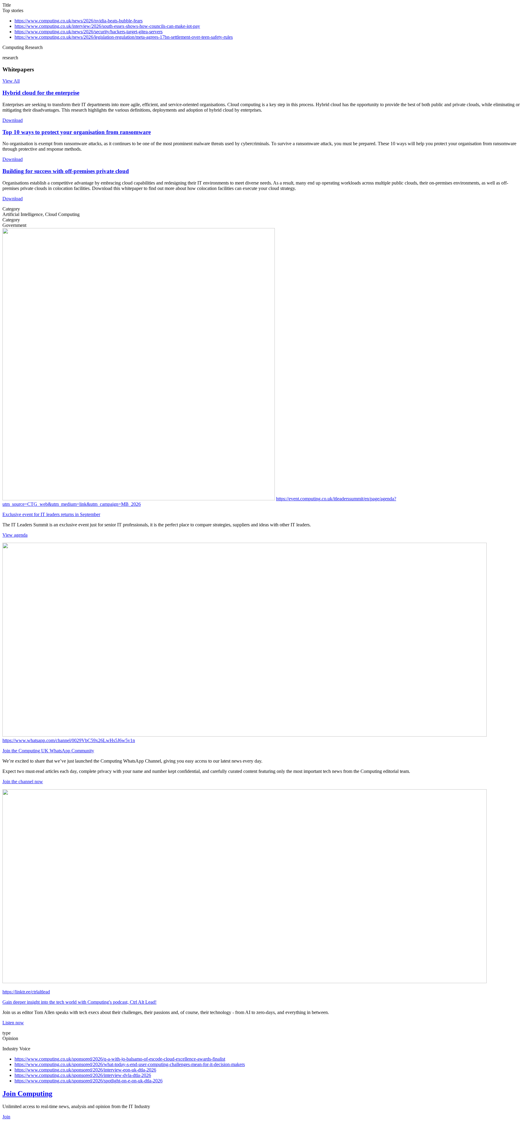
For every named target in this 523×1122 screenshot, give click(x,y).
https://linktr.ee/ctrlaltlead (26, 991)
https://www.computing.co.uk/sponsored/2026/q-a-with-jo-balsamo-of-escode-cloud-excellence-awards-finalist (120, 1058)
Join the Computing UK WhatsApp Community (48, 750)
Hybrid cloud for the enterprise (40, 93)
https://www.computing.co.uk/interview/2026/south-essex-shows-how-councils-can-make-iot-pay (107, 26)
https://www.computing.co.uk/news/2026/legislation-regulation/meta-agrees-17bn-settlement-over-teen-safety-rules (124, 37)
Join (6, 1116)
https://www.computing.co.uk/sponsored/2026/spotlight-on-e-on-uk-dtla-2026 (89, 1080)
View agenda (15, 535)
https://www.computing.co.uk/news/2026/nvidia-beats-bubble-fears (79, 20)
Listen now (13, 1022)
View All (11, 80)
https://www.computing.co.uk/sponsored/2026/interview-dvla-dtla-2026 (83, 1075)
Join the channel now (22, 781)
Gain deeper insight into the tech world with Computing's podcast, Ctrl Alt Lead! (79, 1002)
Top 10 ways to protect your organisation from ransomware (76, 132)
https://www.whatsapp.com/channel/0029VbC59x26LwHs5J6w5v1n (68, 740)
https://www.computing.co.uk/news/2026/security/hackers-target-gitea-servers (89, 31)
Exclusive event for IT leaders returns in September (51, 514)
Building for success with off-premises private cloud (65, 171)
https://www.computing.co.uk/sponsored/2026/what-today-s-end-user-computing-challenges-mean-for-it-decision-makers (130, 1064)
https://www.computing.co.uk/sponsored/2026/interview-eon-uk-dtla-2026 (85, 1069)
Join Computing (27, 1093)
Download (12, 120)
